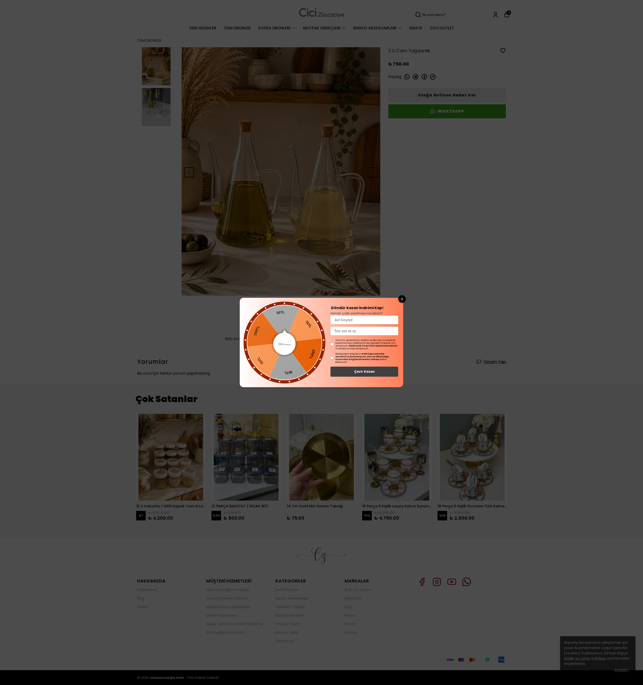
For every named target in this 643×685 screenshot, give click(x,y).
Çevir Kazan (364, 371)
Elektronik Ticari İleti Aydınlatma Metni (373, 345)
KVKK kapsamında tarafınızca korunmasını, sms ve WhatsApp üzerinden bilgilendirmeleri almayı (362, 356)
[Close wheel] (402, 299)
